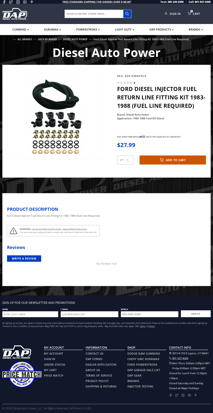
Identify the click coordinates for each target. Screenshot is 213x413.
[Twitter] (11, 2)
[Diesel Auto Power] (14, 14)
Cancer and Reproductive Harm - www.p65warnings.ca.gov (59, 229)
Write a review (24, 258)
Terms (143, 326)
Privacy (151, 326)
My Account (53, 353)
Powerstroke (86, 29)
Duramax (51, 29)
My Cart (50, 370)
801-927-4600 (180, 358)
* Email (64, 309)
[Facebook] (4, 2)
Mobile (124, 309)
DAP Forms (94, 359)
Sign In (176, 14)
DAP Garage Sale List (143, 370)
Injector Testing (140, 386)
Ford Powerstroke (142, 364)
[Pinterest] (32, 2)
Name (5, 309)
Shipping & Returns (101, 386)
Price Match (53, 375)
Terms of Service (99, 375)
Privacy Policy (97, 381)
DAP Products (160, 29)
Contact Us (94, 353)
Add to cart (176, 160)
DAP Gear (134, 375)
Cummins (19, 29)
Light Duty (123, 29)
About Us (93, 370)
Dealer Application (101, 364)
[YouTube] (25, 2)
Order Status (54, 364)
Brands (194, 29)
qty (122, 159)
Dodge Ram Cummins (143, 353)
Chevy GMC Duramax (143, 359)
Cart (197, 14)
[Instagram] (18, 2)
